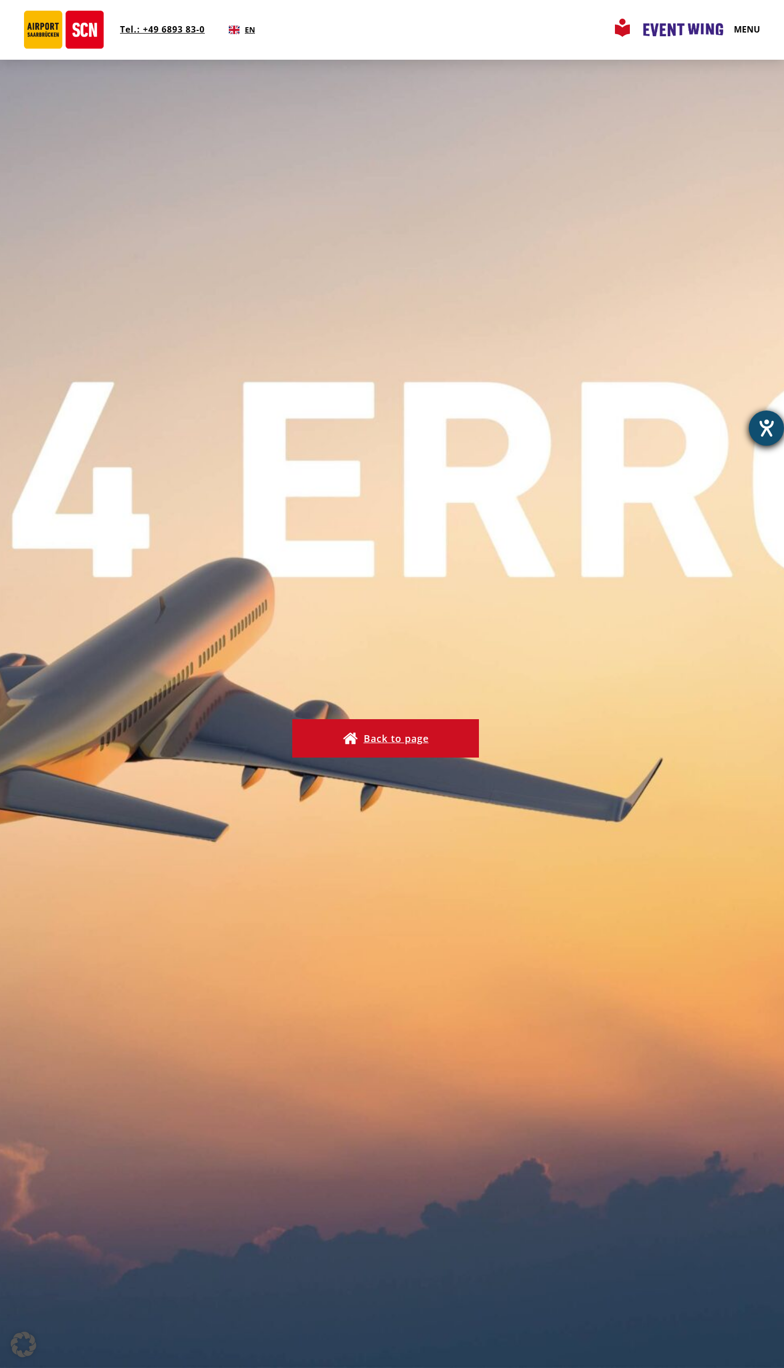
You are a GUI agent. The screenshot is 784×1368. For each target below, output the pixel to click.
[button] (385, 738)
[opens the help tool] (766, 428)
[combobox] (242, 30)
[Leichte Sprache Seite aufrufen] (622, 33)
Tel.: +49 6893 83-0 (162, 29)
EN (250, 30)
